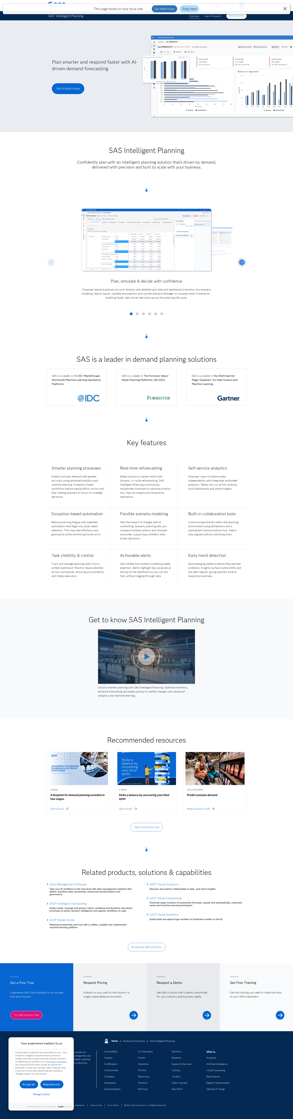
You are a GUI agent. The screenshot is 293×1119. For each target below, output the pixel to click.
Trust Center (113, 1105)
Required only (51, 1084)
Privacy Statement (76, 1105)
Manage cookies (41, 1094)
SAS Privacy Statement (56, 1061)
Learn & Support (212, 16)
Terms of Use (96, 1105)
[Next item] (242, 262)
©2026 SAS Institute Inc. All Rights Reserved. (145, 1105)
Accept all (29, 1084)
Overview (194, 16)
